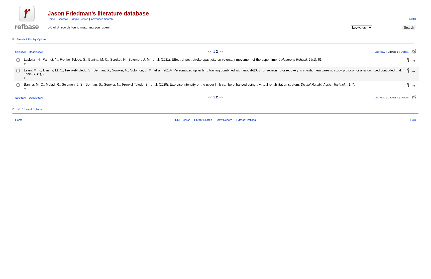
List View (380, 51)
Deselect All (36, 51)
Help (413, 119)
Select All (20, 51)
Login (412, 18)
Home (51, 18)
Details (405, 51)
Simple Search (79, 18)
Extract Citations (246, 119)
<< (210, 51)
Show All (63, 18)
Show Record (224, 119)
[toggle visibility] (25, 64)
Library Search (203, 119)
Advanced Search (102, 18)
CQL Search (182, 119)
